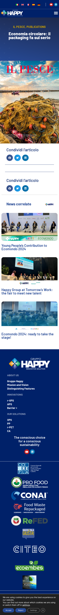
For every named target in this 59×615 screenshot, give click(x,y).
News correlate (18, 204)
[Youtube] (51, 4)
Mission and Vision (17, 384)
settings (26, 605)
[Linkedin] (56, 4)
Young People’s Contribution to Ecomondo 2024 (24, 247)
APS (9, 404)
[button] (56, 13)
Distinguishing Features (21, 388)
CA (8, 431)
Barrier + (12, 407)
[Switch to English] (22, 4)
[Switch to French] (28, 4)
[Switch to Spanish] (33, 4)
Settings (33, 610)
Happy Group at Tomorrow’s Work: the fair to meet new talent (27, 291)
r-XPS (10, 400)
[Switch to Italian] (17, 4)
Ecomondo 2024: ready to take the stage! (27, 335)
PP (8, 423)
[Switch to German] (39, 4)
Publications (36, 26)
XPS (9, 419)
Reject (20, 610)
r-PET (10, 427)
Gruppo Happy (15, 381)
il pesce (19, 26)
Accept (8, 610)
